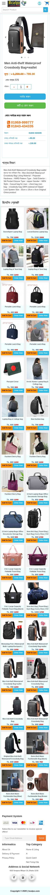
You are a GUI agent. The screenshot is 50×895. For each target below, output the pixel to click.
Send (41, 838)
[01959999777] (23, 3)
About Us (6, 849)
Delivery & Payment (10, 854)
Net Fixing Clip (32, 862)
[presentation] (5, 37)
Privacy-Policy (8, 858)
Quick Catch (31, 858)
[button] (21, 57)
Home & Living (32, 849)
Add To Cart (6, 241)
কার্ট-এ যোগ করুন (25, 105)
